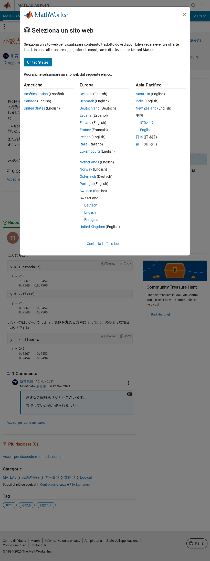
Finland (85, 123)
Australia (143, 94)
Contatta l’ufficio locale (105, 244)
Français (91, 220)
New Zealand (146, 108)
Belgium (86, 94)
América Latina (36, 94)
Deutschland (90, 108)
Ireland (85, 137)
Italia (84, 144)
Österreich (88, 176)
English (90, 212)
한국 (139, 144)
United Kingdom (92, 227)
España (86, 115)
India (140, 101)
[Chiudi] (184, 14)
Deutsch (90, 205)
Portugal (86, 184)
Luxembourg (90, 151)
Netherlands (89, 162)
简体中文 (147, 123)
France (85, 130)
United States (34, 108)
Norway (86, 169)
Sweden (86, 191)
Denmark (87, 101)
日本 (139, 137)
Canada (30, 101)
